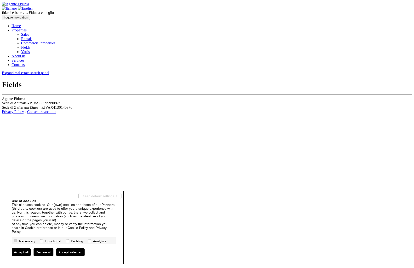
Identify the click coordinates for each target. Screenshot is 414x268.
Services (18, 60)
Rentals (26, 39)
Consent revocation (41, 112)
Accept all (21, 252)
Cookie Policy (78, 228)
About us (18, 56)
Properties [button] (19, 30)
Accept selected (70, 252)
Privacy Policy (13, 112)
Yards (25, 52)
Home (16, 26)
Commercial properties (38, 43)
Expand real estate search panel (25, 73)
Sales (25, 34)
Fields (25, 47)
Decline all (43, 252)
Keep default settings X (99, 196)
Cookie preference (39, 228)
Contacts (18, 65)
